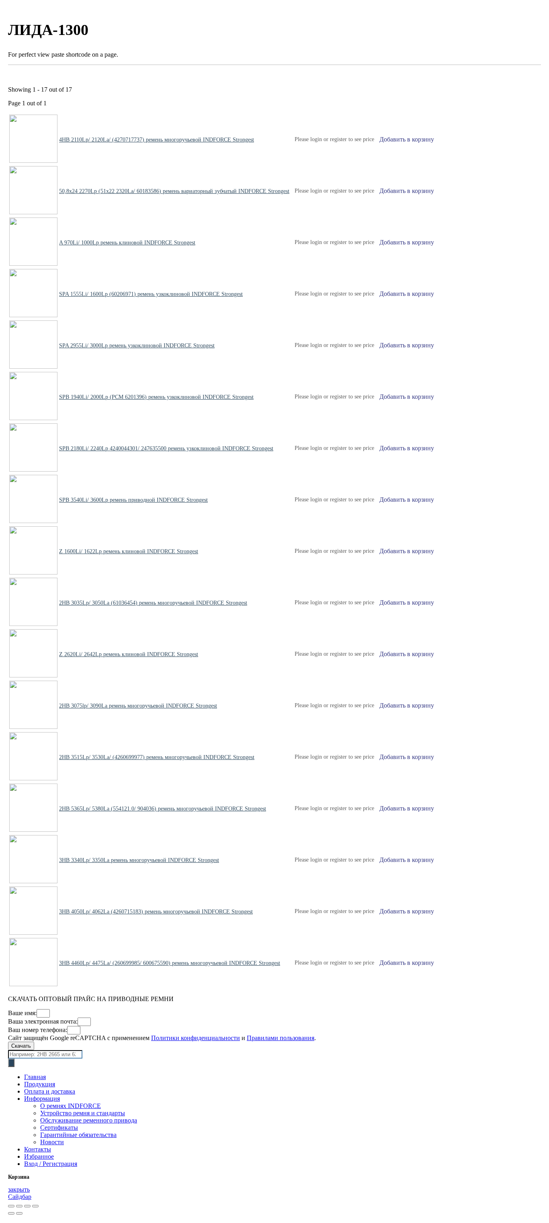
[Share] (19, 1206)
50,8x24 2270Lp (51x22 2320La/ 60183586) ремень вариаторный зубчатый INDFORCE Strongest (174, 191)
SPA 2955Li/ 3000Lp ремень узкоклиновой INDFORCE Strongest (137, 346)
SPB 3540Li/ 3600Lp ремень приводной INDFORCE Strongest (133, 500)
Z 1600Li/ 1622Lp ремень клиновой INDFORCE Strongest (128, 551)
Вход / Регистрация (50, 1163)
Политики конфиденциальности (195, 1037)
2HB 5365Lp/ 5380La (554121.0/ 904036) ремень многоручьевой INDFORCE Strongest (162, 809)
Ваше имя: (22, 1013)
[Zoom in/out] (35, 1206)
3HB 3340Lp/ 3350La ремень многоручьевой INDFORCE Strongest (139, 860)
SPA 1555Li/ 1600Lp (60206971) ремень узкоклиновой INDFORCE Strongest (151, 294)
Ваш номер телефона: (37, 1029)
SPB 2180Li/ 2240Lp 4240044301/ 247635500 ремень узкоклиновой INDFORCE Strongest (166, 448)
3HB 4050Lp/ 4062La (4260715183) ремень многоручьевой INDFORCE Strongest (156, 912)
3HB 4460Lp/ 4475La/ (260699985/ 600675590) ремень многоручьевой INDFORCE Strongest (169, 963)
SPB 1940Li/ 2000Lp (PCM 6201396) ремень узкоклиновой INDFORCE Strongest (156, 397)
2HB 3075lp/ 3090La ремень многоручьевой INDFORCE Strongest (138, 706)
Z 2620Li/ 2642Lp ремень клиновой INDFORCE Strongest (128, 654)
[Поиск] (11, 1063)
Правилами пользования (280, 1037)
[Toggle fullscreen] (27, 1206)
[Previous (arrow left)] (11, 1213)
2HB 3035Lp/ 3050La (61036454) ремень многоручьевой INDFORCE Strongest (153, 603)
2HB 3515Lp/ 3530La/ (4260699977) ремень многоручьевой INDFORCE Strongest (156, 757)
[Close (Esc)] (11, 1206)
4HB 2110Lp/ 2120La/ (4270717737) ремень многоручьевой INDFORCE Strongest (156, 140)
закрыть (19, 1189)
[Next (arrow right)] (19, 1213)
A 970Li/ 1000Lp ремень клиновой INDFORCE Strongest (127, 243)
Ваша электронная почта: (43, 1021)
